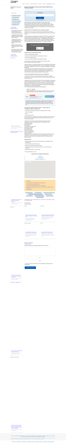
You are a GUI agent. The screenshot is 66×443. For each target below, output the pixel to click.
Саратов (52, 441)
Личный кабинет (48, 199)
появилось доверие (29, 200)
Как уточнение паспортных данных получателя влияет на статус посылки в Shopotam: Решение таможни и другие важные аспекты (17, 31)
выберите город (43, 199)
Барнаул (40, 156)
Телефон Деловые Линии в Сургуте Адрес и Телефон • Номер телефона (31, 232)
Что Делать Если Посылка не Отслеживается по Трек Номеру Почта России (16, 276)
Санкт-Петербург (18, 441)
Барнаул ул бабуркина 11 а (40, 159)
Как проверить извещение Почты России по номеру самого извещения (16, 200)
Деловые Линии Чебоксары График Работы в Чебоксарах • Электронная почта (31, 216)
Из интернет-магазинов (34, 3)
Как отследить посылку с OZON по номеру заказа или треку (16, 351)
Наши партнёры (29, 189)
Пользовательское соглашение (36, 436)
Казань (33, 441)
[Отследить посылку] (17, 2)
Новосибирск (24, 441)
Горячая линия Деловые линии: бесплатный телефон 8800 (35, 185)
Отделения (44, 3)
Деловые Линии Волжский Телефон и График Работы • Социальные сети (47, 232)
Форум (54, 3)
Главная (23, 3)
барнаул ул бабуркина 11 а (37, 199)
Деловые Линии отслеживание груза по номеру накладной (35, 182)
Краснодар (49, 441)
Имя (40, 257)
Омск (42, 441)
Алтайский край (40, 157)
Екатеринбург (29, 441)
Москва (13, 441)
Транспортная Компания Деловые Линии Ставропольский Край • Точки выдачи (47, 215)
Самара (45, 441)
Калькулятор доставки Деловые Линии (32, 184)
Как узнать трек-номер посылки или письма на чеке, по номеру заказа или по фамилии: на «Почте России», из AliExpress (16, 427)
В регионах (43, 436)
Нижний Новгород (38, 441)
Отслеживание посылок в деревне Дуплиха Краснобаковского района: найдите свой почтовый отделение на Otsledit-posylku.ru (17, 36)
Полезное (40, 3)
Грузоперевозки (49, 3)
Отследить (27, 3)
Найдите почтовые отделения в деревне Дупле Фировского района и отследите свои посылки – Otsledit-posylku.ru (17, 46)
